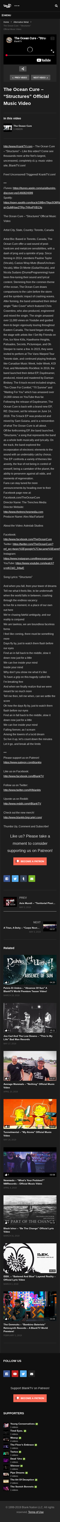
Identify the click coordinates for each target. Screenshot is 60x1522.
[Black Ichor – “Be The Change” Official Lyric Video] (30, 1210)
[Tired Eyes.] (6, 1432)
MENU (7, 15)
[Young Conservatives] (6, 1425)
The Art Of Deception (22, 1479)
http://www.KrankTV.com (18, 146)
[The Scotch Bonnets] (6, 1488)
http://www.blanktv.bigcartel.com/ (23, 817)
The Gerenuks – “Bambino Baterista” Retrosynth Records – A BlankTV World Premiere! (26, 1328)
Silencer (15, 1465)
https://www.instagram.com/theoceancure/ (28, 558)
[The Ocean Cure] (8, 128)
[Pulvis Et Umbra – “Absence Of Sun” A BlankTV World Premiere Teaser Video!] (30, 970)
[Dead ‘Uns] (6, 1460)
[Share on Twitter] (15, 878)
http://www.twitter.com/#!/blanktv (22, 790)
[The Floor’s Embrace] (6, 1446)
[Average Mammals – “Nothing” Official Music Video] (30, 1066)
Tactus (14, 1451)
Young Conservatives (22, 1423)
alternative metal (21, 22)
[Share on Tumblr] (23, 878)
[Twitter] (23, 1373)
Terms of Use (36, 1512)
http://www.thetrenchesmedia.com (23, 511)
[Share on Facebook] (7, 878)
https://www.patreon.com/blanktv (23, 762)
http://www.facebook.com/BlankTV (24, 776)
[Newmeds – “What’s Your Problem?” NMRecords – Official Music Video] (30, 1162)
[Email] (31, 1373)
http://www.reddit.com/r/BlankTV (22, 803)
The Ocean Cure (23, 126)
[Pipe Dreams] (6, 1474)
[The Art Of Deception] (6, 1481)
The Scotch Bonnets (22, 1486)
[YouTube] (15, 1373)
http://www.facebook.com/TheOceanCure (28, 539)
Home (6, 22)
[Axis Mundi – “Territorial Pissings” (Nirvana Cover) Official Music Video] (30, 902)
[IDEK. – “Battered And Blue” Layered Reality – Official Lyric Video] (30, 1258)
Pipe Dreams (17, 1472)
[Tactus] (6, 1453)
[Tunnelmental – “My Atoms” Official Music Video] (30, 1114)
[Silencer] (6, 1467)
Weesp (14, 1437)
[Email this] (31, 878)
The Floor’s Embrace (22, 1444)
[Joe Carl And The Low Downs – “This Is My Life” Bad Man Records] (30, 1018)
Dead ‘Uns (16, 1458)
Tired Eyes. (16, 1430)
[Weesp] (6, 1439)
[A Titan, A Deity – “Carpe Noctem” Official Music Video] (30, 927)
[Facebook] (6, 1373)
